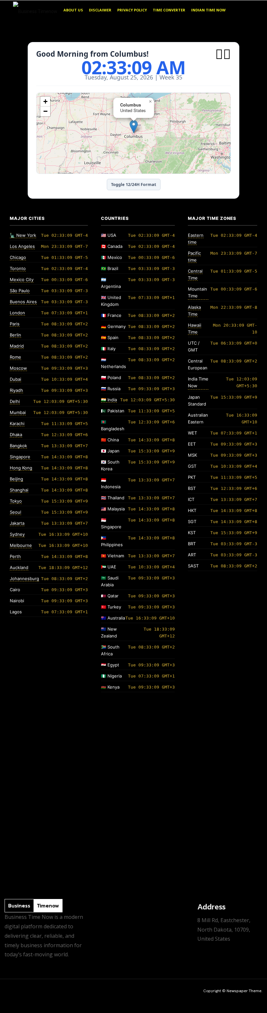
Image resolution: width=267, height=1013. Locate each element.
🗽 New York (23, 235)
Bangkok (18, 445)
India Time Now (198, 382)
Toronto (18, 268)
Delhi (15, 401)
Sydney (17, 534)
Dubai (15, 379)
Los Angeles (22, 246)
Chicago (18, 257)
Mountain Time (197, 292)
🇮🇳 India (109, 399)
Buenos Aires (23, 301)
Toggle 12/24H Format (133, 184)
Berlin (15, 334)
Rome (15, 357)
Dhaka (16, 434)
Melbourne (21, 545)
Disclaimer (100, 9)
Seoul (15, 512)
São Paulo (20, 290)
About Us (73, 9)
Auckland (19, 567)
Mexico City (22, 279)
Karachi (17, 423)
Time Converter (169, 9)
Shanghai (19, 489)
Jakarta (17, 523)
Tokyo (16, 501)
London (17, 312)
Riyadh (16, 390)
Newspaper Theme (244, 990)
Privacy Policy (132, 9)
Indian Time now (208, 9)
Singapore (20, 456)
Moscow (18, 368)
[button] (246, 10)
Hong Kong (21, 467)
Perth (15, 556)
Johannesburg (24, 578)
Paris (15, 323)
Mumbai (18, 412)
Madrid (17, 346)
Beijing (16, 478)
